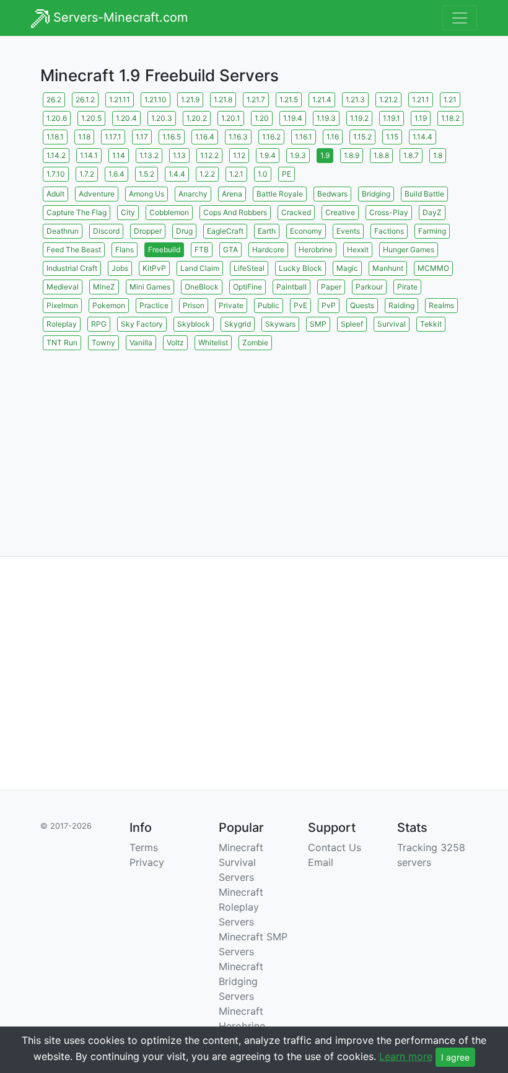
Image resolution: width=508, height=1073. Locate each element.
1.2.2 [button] (207, 174)
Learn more (405, 1056)
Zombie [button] (255, 342)
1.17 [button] (142, 136)
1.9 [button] (325, 155)
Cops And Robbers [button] (235, 212)
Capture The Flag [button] (76, 212)
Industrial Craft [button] (71, 268)
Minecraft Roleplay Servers (241, 907)
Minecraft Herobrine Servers (242, 1026)
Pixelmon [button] (62, 305)
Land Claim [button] (199, 268)
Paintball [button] (291, 286)
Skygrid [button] (237, 324)
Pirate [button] (407, 286)
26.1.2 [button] (85, 99)
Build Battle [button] (424, 193)
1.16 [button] (332, 136)
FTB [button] (202, 249)
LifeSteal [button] (249, 268)
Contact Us (334, 847)
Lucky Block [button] (300, 268)
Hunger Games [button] (408, 249)
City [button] (128, 212)
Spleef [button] (352, 324)
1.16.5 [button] (171, 136)
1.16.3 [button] (238, 136)
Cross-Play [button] (388, 212)
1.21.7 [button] (256, 99)
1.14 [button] (118, 155)
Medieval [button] (62, 286)
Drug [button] (184, 231)
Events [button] (348, 231)
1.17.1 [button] (113, 136)
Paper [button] (331, 286)
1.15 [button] (392, 136)
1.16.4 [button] (204, 136)
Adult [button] (55, 193)
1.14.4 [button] (422, 136)
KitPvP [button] (154, 268)
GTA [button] (230, 249)
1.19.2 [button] (359, 118)
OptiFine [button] (247, 286)
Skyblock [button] (193, 324)
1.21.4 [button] (321, 99)
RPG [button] (99, 324)
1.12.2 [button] (209, 155)
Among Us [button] (146, 193)
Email (320, 862)
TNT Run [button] (61, 342)
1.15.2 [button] (362, 136)
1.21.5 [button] (288, 99)
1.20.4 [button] (126, 118)
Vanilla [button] (140, 342)
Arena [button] (232, 193)
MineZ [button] (104, 286)
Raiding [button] (401, 305)
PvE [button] (300, 305)
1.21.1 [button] (420, 99)
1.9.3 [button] (298, 155)
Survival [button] (391, 324)
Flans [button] (124, 249)
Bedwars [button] (332, 193)
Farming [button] (432, 231)
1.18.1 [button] (55, 136)
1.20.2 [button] (196, 118)
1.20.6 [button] (56, 118)
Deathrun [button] (62, 231)
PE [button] (286, 174)
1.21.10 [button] (155, 99)
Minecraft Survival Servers (241, 862)
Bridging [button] (376, 193)
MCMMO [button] (433, 268)
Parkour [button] (369, 286)
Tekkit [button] (431, 324)
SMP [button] (318, 324)
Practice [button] (154, 305)
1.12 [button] (239, 155)
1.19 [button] (420, 118)
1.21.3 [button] (355, 99)
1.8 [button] (437, 155)
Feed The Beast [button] (73, 249)
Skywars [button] (280, 324)
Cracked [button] (296, 212)
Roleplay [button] (61, 324)
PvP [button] (329, 305)
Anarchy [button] (193, 193)
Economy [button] (306, 231)
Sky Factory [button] (142, 324)
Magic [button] (347, 268)
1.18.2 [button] (450, 118)
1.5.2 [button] (146, 174)
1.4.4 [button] (177, 174)
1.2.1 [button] (236, 174)
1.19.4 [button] (292, 118)
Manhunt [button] (387, 268)
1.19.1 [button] (391, 118)
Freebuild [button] (164, 249)
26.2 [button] (53, 99)
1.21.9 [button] (190, 99)
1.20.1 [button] (230, 118)
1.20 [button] (262, 118)
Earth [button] (267, 231)
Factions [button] (389, 231)
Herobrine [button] (316, 249)
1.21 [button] (450, 99)
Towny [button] (103, 342)
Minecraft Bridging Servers (241, 981)
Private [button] (231, 305)
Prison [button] (193, 305)
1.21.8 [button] (223, 99)
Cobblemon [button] (169, 212)
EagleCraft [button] (225, 231)
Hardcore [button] (268, 249)
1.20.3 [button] (161, 118)
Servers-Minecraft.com (119, 17)
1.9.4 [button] (268, 155)
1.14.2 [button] (56, 155)
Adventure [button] (97, 193)
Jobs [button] (120, 268)
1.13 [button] (179, 155)
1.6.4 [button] (116, 174)
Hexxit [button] (358, 249)
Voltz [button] (175, 342)
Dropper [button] (148, 231)
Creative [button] (340, 212)
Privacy (146, 862)
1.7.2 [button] (86, 174)
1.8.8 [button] (381, 155)
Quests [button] (362, 305)
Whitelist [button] (213, 342)
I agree (455, 1057)
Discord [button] (106, 231)
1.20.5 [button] (91, 118)
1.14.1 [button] (89, 155)
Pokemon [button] (108, 305)
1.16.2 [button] (271, 136)
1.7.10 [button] (55, 174)
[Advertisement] (254, 439)
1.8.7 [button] (411, 155)
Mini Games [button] (149, 286)
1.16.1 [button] (303, 136)
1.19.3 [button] (326, 118)
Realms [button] (441, 305)
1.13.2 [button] (149, 155)
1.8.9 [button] (351, 155)
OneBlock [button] (202, 286)
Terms (143, 847)
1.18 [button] (84, 136)
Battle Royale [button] (279, 193)
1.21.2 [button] (388, 99)
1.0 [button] (263, 174)
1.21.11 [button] (119, 99)
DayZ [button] (432, 212)
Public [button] (268, 305)
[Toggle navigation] (459, 18)
